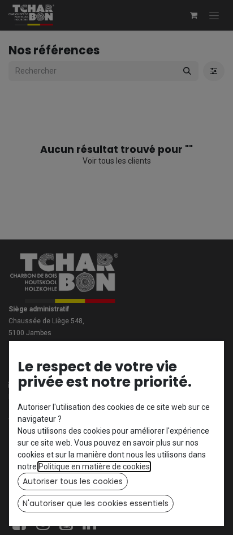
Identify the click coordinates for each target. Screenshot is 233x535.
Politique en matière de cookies (94, 466)
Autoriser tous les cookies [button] (73, 481)
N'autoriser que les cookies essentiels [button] (96, 503)
